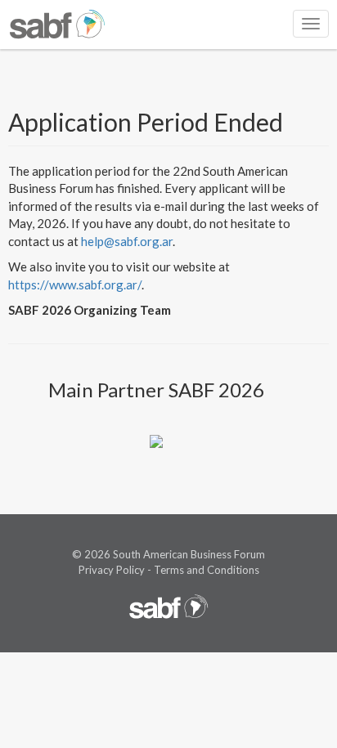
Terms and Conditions (206, 569)
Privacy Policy (112, 569)
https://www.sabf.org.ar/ (75, 284)
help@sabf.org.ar (127, 241)
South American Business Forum (189, 554)
